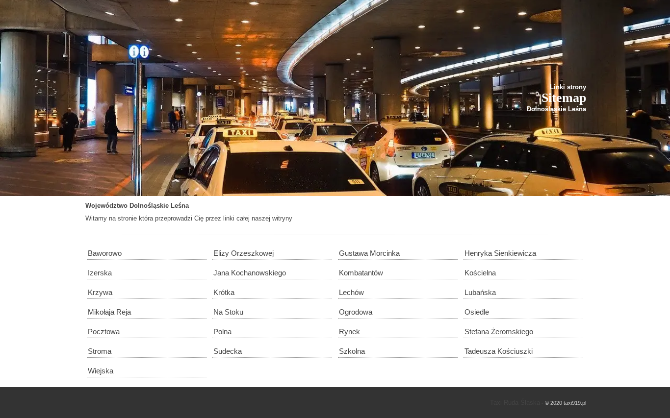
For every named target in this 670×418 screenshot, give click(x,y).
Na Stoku (228, 312)
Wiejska (100, 371)
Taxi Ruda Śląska (515, 402)
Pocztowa (104, 331)
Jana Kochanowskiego (249, 273)
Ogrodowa (355, 312)
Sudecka (227, 351)
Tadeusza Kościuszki (498, 351)
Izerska (100, 273)
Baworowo (105, 253)
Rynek (349, 331)
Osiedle (476, 312)
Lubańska (480, 292)
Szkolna (352, 351)
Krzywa (100, 292)
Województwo (106, 205)
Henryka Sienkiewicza (500, 253)
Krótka (223, 292)
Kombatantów (361, 273)
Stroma (99, 351)
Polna (222, 331)
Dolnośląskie (149, 205)
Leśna (180, 205)
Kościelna (480, 273)
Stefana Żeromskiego (498, 331)
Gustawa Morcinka (369, 253)
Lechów (351, 292)
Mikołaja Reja (109, 312)
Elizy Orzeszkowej (243, 253)
